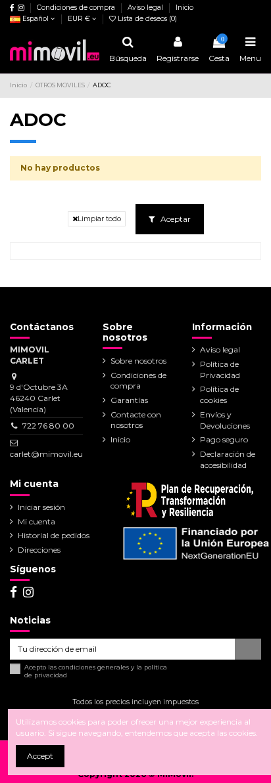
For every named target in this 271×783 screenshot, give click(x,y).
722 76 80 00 (48, 426)
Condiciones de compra (77, 7)
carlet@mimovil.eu (46, 454)
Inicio (184, 7)
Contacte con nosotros (136, 420)
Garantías (129, 400)
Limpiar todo (99, 219)
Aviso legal (146, 7)
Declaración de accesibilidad (227, 459)
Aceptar (175, 219)
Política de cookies (219, 394)
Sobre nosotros (138, 361)
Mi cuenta (36, 521)
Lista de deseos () (146, 18)
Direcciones (39, 550)
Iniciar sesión (41, 507)
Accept (40, 756)
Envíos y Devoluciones (225, 420)
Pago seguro (224, 439)
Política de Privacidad (220, 369)
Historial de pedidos (53, 535)
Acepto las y (95, 671)
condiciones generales (94, 667)
